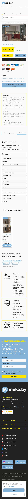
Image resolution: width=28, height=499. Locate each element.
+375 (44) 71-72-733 (10, 438)
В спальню (23, 14)
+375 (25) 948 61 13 (10, 445)
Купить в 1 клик (20, 55)
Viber (5, 452)
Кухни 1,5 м (6, 263)
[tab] (9, 133)
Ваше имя (4, 357)
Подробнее (11, 486)
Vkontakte (8, 467)
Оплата (5, 111)
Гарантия (6, 120)
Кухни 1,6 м (15, 263)
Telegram (6, 449)
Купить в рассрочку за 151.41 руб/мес (14, 60)
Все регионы (5, 408)
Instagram (9, 462)
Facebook (22, 462)
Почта (6, 455)
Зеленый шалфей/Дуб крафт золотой (13, 81)
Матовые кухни (7, 260)
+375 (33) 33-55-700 (10, 435)
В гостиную (15, 14)
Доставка (6, 95)
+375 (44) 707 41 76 (10, 442)
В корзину (7, 55)
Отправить (14, 376)
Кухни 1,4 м (17, 260)
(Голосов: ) (20, 407)
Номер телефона (7, 363)
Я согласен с (13, 372)
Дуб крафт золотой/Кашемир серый (13, 78)
